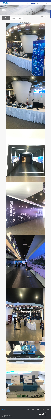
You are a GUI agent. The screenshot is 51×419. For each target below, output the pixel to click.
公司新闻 (13, 18)
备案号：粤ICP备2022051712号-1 (40, 415)
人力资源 (42, 3)
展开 (50, 15)
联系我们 (47, 3)
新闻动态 (33, 3)
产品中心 (38, 3)
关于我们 (28, 3)
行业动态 (20, 18)
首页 (24, 3)
